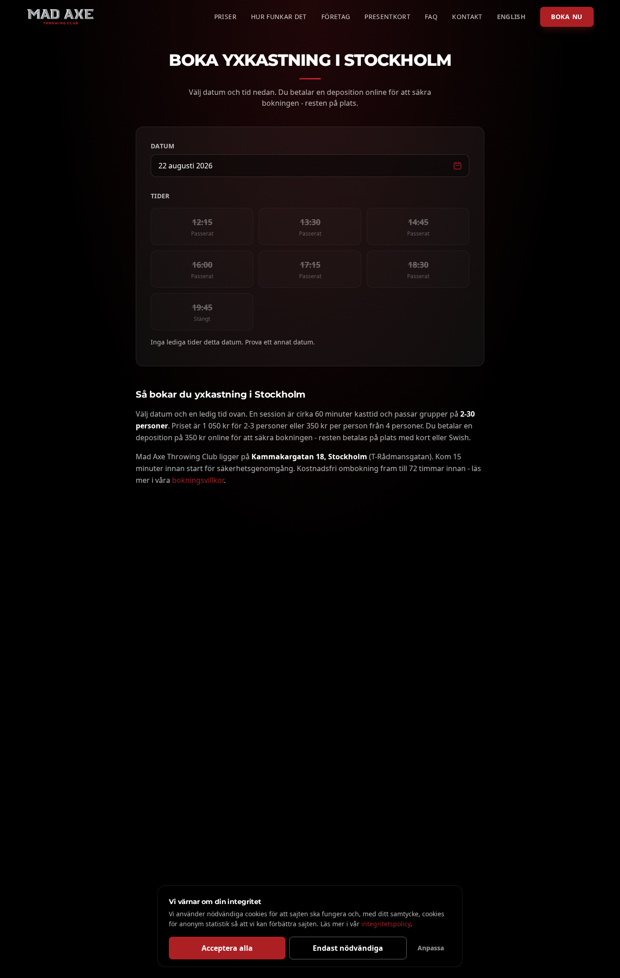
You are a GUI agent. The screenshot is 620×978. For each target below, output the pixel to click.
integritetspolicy (385, 923)
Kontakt (467, 16)
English (511, 16)
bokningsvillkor (198, 480)
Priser (225, 16)
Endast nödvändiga (348, 948)
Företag (335, 16)
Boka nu (567, 16)
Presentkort (387, 16)
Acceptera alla (227, 948)
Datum (163, 146)
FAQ (431, 16)
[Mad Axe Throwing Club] (60, 17)
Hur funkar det (279, 16)
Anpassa (431, 948)
